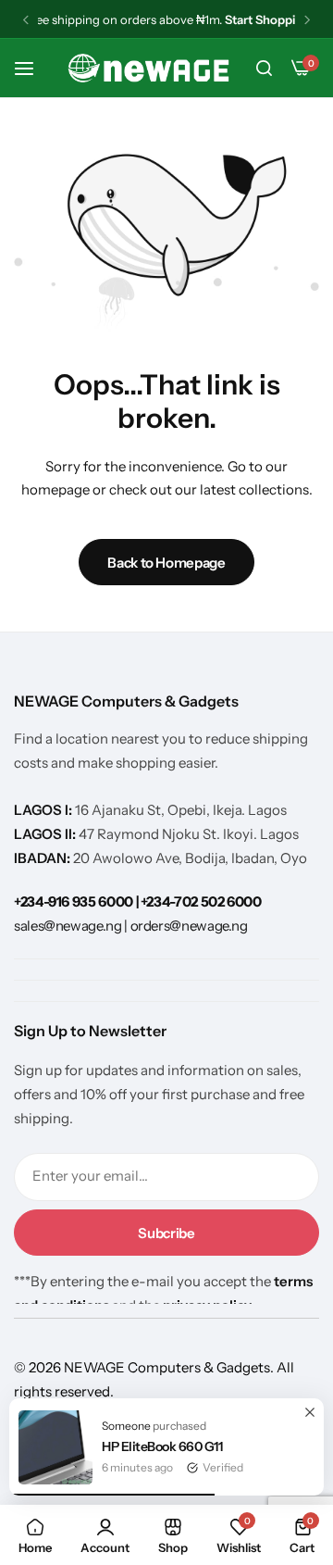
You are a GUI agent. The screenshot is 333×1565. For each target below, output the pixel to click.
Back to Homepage (166, 562)
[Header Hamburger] (33, 68)
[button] (26, 19)
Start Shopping (267, 20)
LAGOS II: (46, 834)
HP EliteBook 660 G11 (162, 1446)
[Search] (263, 68)
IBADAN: (43, 858)
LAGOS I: (44, 810)
